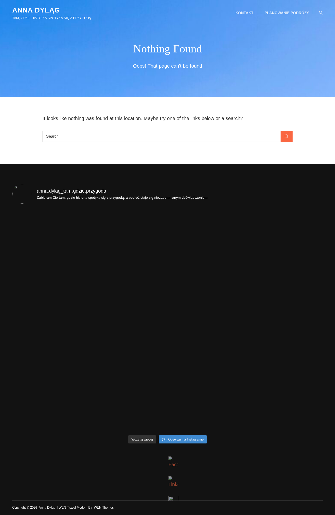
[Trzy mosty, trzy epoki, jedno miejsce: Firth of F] (128, 365)
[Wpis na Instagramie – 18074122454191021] (285, 275)
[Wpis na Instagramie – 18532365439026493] (285, 410)
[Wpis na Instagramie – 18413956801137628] (207, 320)
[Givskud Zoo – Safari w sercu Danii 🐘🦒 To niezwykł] (207, 410)
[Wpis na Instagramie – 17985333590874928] (207, 230)
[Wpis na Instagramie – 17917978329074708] (128, 230)
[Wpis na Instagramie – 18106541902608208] (50, 365)
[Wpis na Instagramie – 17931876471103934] (50, 320)
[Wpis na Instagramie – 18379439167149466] (128, 320)
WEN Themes (104, 507)
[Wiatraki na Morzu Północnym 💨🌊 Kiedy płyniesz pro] (128, 410)
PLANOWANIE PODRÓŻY (287, 13)
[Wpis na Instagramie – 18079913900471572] (50, 275)
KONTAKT (244, 13)
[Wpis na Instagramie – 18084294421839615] (207, 275)
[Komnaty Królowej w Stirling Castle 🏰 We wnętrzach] (207, 365)
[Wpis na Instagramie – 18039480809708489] (50, 230)
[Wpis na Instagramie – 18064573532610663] (285, 230)
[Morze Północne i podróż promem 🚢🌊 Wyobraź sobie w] (285, 365)
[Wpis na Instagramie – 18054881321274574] (285, 320)
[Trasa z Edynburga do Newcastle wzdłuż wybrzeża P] (50, 410)
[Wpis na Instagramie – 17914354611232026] (128, 275)
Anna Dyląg (36, 10)
